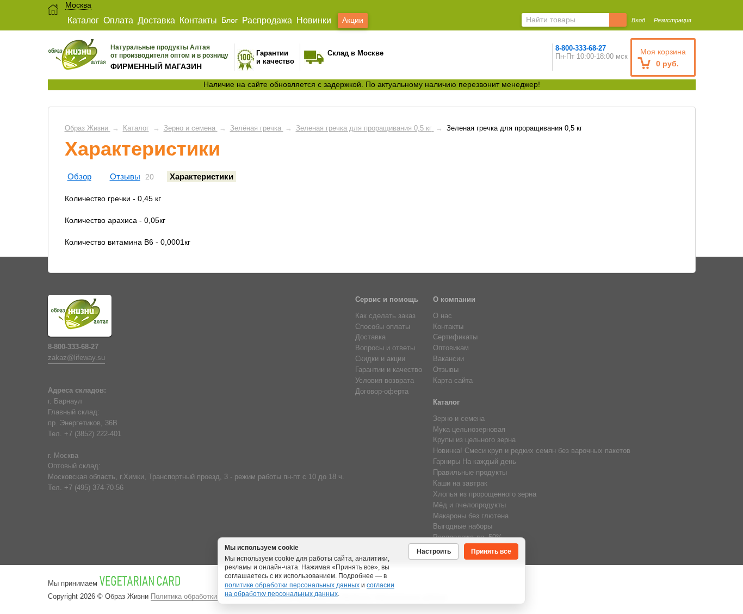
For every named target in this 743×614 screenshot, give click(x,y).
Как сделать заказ (385, 316)
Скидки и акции (380, 359)
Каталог (83, 20)
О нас (442, 316)
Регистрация (672, 20)
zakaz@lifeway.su (76, 358)
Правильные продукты (470, 472)
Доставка (156, 20)
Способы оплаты (382, 327)
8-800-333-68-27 (580, 48)
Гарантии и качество (388, 370)
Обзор (79, 176)
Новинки (313, 20)
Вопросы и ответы (385, 348)
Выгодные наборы (462, 526)
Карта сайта (453, 380)
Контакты (198, 20)
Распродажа (267, 20)
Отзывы (125, 176)
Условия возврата (384, 380)
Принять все (491, 551)
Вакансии (448, 359)
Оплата (118, 20)
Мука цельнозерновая (469, 429)
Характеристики (201, 176)
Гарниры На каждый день (474, 462)
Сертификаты (455, 337)
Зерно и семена (459, 419)
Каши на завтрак (460, 483)
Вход (638, 20)
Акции (352, 20)
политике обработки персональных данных (292, 585)
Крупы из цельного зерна (474, 440)
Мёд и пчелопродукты (469, 505)
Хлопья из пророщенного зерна (484, 494)
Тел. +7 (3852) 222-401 (84, 434)
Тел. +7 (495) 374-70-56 (85, 488)
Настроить (434, 551)
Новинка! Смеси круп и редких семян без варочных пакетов (531, 451)
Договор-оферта (381, 391)
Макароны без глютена (471, 516)
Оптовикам (451, 348)
